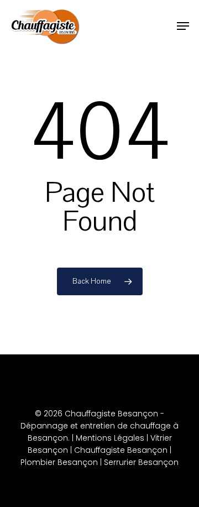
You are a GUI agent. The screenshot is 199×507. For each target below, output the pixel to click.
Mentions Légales (110, 437)
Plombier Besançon (59, 462)
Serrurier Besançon (141, 462)
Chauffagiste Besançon (120, 450)
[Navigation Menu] (183, 26)
